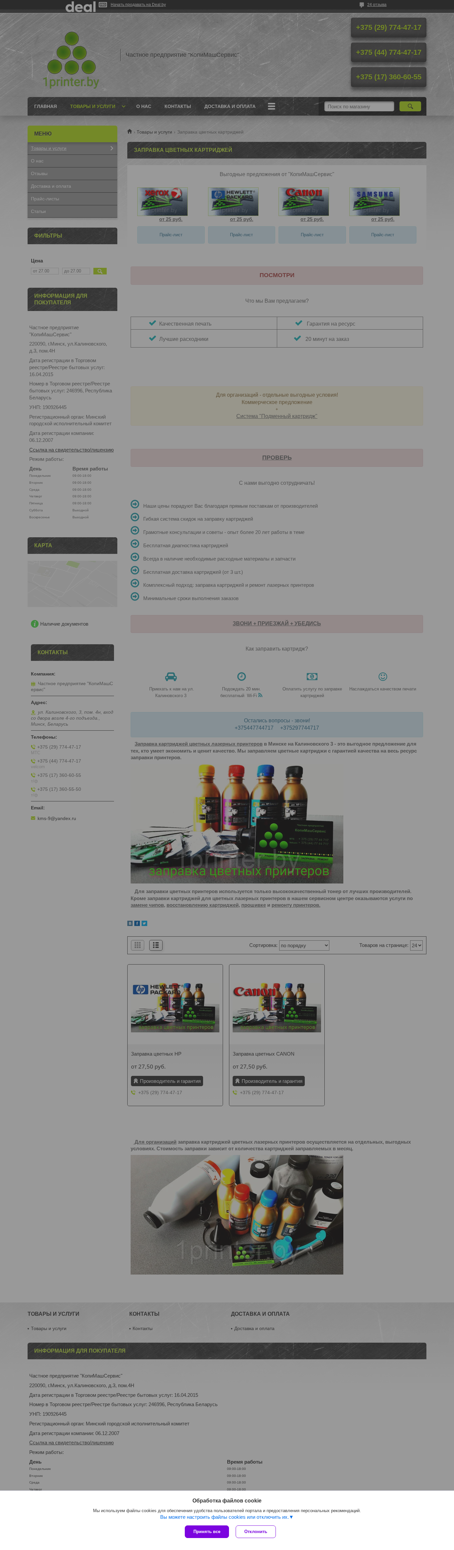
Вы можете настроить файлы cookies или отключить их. (224, 1517)
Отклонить (255, 1531)
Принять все (206, 1531)
